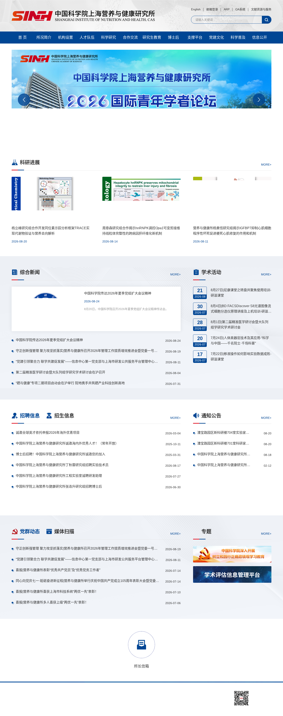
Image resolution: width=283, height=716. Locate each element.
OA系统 (240, 9)
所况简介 (43, 37)
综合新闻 (30, 272)
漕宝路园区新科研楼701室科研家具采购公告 (224, 443)
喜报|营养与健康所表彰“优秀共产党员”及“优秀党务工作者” (58, 570)
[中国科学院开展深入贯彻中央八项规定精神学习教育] (232, 594)
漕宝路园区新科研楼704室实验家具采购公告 (224, 432)
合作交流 (130, 37)
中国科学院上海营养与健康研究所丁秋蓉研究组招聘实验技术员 (62, 465)
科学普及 (238, 37)
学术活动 (211, 272)
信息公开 (259, 37)
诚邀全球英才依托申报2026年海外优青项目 (48, 432)
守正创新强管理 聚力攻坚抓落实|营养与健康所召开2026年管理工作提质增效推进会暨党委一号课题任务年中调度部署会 (88, 351)
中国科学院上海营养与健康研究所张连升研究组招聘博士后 (59, 486)
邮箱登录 (212, 9)
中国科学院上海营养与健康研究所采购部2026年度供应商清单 (224, 465)
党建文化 (216, 37)
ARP (227, 9)
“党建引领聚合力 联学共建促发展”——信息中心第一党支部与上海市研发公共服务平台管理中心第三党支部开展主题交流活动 (88, 361)
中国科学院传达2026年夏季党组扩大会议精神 (49, 340)
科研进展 (30, 162)
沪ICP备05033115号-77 (148, 707)
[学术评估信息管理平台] (232, 574)
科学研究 (108, 37)
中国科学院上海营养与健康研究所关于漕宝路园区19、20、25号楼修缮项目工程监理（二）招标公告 (224, 454)
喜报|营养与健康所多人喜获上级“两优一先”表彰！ (52, 602)
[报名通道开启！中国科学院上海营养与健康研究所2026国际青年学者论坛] (141, 98)
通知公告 (211, 415)
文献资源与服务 (261, 9)
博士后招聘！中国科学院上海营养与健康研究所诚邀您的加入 (60, 454)
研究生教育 (152, 37)
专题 (206, 531)
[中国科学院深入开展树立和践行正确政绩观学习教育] (232, 554)
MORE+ (266, 164)
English (196, 9)
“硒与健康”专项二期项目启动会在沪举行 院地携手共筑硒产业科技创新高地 (70, 383)
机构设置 (65, 37)
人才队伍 (87, 37)
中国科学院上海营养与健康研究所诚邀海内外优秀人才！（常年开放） (67, 443)
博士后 (173, 37)
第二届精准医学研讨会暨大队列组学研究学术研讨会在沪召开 (60, 372)
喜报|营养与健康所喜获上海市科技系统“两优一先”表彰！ (57, 591)
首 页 (22, 37)
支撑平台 (194, 37)
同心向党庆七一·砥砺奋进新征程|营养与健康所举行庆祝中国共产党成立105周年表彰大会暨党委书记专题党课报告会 (88, 581)
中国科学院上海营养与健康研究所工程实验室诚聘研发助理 (59, 475)
